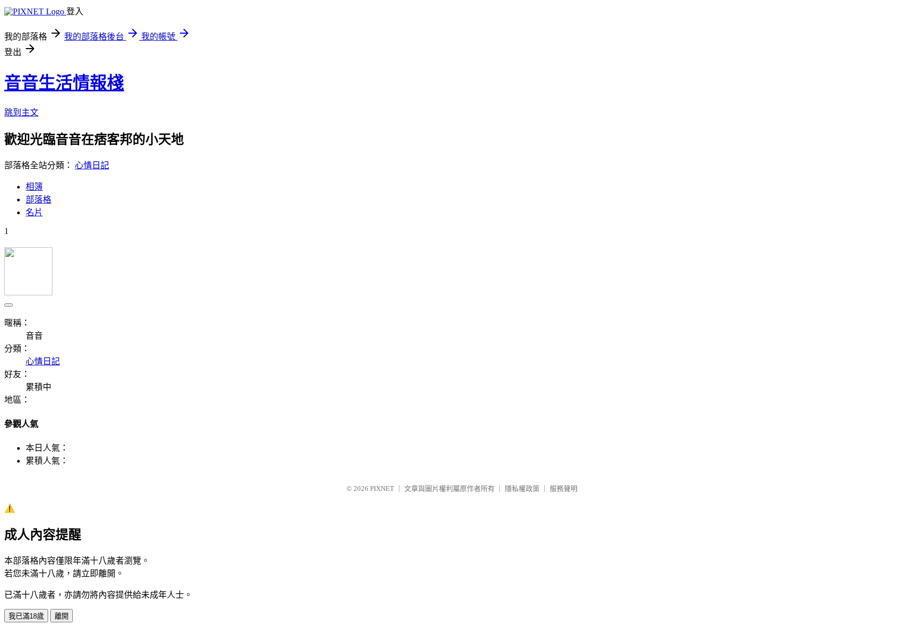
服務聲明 (564, 488)
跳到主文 (21, 112)
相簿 (34, 186)
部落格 (38, 199)
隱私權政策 (522, 488)
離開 (61, 616)
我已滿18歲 (26, 616)
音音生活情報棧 (64, 82)
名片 (34, 212)
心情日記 (92, 165)
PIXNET (382, 488)
